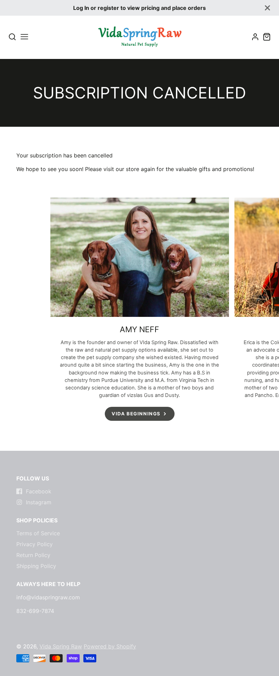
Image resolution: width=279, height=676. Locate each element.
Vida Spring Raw (60, 646)
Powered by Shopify (110, 646)
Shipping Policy (36, 566)
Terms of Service (38, 533)
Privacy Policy (34, 544)
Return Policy (33, 555)
